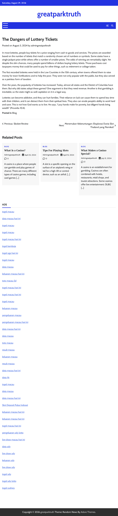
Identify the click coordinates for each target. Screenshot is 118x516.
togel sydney (8, 488)
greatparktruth (59, 14)
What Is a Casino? (14, 150)
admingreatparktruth (41, 45)
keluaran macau (9, 308)
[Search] (112, 25)
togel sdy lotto (9, 481)
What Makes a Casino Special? (93, 152)
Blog (14, 113)
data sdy (6, 446)
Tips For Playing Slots (55, 150)
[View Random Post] (107, 25)
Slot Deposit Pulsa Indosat (15, 405)
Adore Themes (88, 512)
